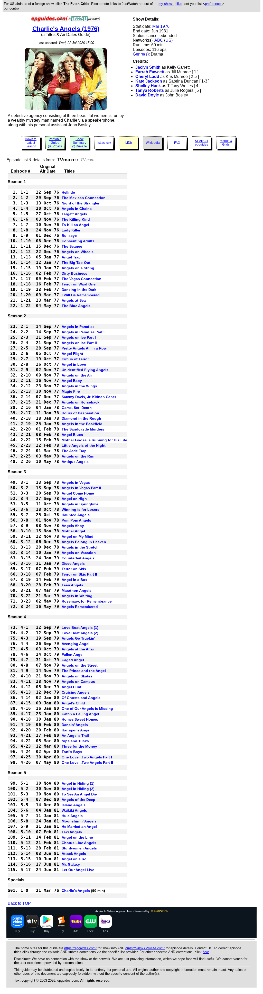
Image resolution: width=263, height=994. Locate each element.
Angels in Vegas (76, 482)
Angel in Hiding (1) (78, 783)
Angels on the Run (78, 456)
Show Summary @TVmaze (79, 142)
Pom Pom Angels (76, 520)
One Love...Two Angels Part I (87, 757)
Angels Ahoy (73, 526)
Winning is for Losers (80, 509)
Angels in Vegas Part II (81, 488)
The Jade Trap (74, 451)
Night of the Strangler (80, 203)
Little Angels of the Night (84, 445)
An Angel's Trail (75, 735)
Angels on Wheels (77, 252)
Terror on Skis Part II (79, 574)
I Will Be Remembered (81, 295)
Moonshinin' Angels (79, 821)
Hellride (68, 192)
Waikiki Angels (74, 810)
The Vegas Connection (81, 279)
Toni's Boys (72, 752)
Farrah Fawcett (149, 72)
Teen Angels (72, 585)
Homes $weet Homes (80, 719)
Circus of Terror (75, 359)
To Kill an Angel (75, 225)
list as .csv (104, 143)
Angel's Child (73, 703)
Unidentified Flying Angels (85, 370)
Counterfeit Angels (78, 558)
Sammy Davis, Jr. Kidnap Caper (89, 397)
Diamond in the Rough (81, 418)
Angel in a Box (74, 580)
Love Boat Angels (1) (80, 627)
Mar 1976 (161, 26)
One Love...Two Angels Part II (87, 762)
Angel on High (74, 499)
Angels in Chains (77, 209)
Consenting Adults (78, 241)
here (206, 952)
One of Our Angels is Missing (87, 708)
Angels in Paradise (78, 327)
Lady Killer (71, 230)
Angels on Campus (78, 681)
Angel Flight (72, 354)
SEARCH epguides (201, 142)
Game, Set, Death (77, 408)
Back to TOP (19, 903)
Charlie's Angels (76, 891)
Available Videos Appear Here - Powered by (122, 911)
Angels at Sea (74, 300)
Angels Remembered (80, 607)
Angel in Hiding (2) (78, 789)
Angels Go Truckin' (78, 638)
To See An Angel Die (79, 794)
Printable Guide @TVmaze (55, 142)
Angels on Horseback (80, 402)
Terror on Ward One (79, 284)
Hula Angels (72, 816)
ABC (158, 40)
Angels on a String (78, 268)
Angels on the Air (77, 375)
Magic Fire (71, 391)
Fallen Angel (72, 654)
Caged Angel (73, 660)
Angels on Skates (77, 676)
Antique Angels (75, 462)
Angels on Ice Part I (79, 337)
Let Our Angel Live (78, 870)
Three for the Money (79, 746)
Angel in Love (74, 364)
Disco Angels (73, 563)
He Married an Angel (79, 827)
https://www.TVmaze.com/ (145, 948)
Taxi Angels (72, 832)
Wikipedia (153, 143)
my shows (166, 4)
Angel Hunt (71, 687)
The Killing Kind (76, 219)
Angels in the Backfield (82, 424)
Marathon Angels (76, 590)
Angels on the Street (80, 665)
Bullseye (69, 236)
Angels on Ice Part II (79, 343)
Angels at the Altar (78, 649)
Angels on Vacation (79, 553)
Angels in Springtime (80, 504)
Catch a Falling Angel (80, 714)
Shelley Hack (148, 86)
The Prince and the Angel (84, 671)
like (179, 4)
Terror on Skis (74, 569)
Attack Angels (74, 854)
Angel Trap (71, 257)
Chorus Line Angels (79, 843)
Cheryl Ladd (147, 76)
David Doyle (147, 95)
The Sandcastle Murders (83, 429)
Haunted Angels (76, 515)
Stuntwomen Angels (79, 848)
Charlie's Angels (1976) (65, 28)
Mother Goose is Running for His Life (94, 440)
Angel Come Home (78, 493)
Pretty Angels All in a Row (84, 348)
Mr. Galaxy (71, 864)
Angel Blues (72, 435)
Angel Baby (72, 381)
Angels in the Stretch (80, 547)
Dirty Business (74, 273)
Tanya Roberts (149, 90)
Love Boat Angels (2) (80, 633)
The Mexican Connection (84, 198)
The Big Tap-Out (76, 263)
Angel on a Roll (75, 859)
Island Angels (74, 805)
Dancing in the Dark (79, 290)
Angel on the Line (77, 837)
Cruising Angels (76, 692)
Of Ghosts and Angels (81, 698)
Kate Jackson (148, 81)
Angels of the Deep (78, 800)
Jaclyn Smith (148, 67)
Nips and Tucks (75, 741)
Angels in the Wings (79, 386)
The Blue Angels (76, 306)
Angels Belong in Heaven (84, 542)
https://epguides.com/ (80, 948)
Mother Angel (73, 531)
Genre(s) (141, 54)
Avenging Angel (75, 644)
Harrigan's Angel (76, 730)
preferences (213, 4)
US (168, 40)
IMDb (128, 143)
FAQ (177, 143)
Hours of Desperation (80, 413)
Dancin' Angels (75, 725)
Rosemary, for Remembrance (87, 601)
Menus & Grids (226, 142)
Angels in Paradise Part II (84, 332)
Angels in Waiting (77, 596)
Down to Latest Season (30, 142)
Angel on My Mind (77, 536)
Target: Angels (74, 214)
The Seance (72, 246)
